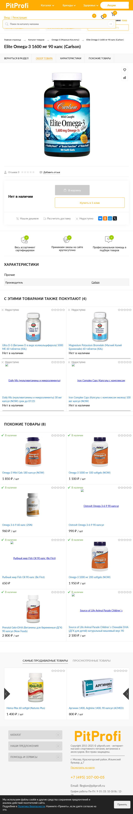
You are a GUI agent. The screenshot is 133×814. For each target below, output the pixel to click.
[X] (115, 218)
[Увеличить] (66, 114)
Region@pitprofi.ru (92, 785)
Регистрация (20, 17)
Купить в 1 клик (90, 202)
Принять (122, 804)
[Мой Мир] (110, 218)
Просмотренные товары (91, 660)
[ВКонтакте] (100, 218)
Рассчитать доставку (59, 218)
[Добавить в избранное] (125, 70)
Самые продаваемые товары (45, 660)
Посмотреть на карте (83, 767)
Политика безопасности (31, 806)
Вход (7, 17)
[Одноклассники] (105, 218)
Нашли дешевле (29, 218)
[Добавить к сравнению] (125, 77)
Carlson (96, 282)
